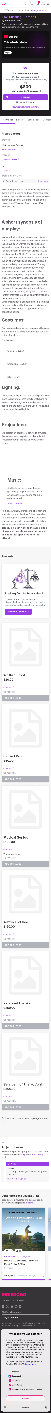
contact (15, 149)
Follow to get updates (17, 1179)
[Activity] (38, 4)
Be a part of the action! (22, 1084)
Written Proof (14, 675)
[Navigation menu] (48, 4)
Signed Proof (14, 756)
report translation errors (25, 1325)
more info (6, 149)
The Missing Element (19, 17)
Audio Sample (14, 503)
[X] (7, 1306)
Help (23, 1154)
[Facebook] (3, 1306)
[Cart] (32, 4)
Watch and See (15, 922)
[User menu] (43, 4)
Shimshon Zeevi (13, 20)
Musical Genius (15, 837)
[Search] (26, 4)
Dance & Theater (10, 159)
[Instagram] (16, 1306)
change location (38, 10)
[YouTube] (11, 1306)
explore (29, 1202)
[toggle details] (44, 1278)
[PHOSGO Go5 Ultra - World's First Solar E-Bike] (23, 1229)
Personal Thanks (17, 1003)
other (6, 171)
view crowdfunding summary (25, 107)
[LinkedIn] (20, 1306)
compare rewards (18, 612)
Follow (25, 97)
